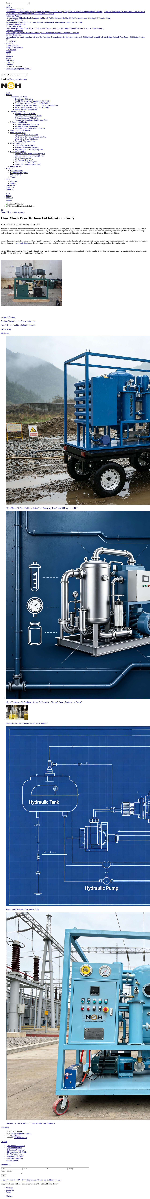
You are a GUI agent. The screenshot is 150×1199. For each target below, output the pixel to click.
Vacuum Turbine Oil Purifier (25, 114)
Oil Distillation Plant (17, 133)
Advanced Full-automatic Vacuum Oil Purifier (32, 107)
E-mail (8, 1192)
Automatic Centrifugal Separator (27, 147)
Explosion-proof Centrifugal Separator (29, 150)
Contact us (5, 1127)
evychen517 (15, 1136)
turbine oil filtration (23, 243)
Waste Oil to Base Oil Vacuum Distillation (30, 137)
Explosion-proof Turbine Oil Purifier (28, 116)
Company (14, 181)
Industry (13, 183)
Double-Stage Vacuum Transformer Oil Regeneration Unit (36, 105)
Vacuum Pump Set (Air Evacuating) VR (30, 154)
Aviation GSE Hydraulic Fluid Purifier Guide (22, 909)
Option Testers (15, 166)
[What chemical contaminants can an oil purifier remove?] (17, 719)
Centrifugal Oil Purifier (18, 143)
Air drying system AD (23, 158)
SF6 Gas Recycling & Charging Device (29, 156)
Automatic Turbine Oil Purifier (26, 118)
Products (9, 7)
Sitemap (58, 1180)
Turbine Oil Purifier (17, 112)
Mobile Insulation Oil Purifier (26, 109)
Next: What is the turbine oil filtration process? (18, 325)
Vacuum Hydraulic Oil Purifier (26, 126)
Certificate (9, 64)
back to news (6, 329)
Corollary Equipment (18, 152)
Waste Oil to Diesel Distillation (26, 139)
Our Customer (15, 175)
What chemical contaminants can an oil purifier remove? (26, 723)
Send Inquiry (6, 1164)
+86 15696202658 (20, 1138)
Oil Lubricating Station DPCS (26, 162)
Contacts (9, 200)
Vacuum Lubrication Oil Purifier (27, 124)
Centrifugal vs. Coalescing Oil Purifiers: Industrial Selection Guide (30, 1123)
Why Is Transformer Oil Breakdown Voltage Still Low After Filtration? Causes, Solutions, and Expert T (44, 702)
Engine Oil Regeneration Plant (26, 135)
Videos (12, 177)
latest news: (5, 333)
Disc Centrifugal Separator (25, 145)
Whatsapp (9, 1188)
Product (8, 196)
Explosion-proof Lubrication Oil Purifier (30, 128)
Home (8, 5)
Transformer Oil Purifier (19, 97)
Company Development (19, 173)
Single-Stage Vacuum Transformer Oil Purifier (32, 103)
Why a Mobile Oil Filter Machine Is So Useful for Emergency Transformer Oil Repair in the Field (42, 508)
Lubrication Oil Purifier (19, 122)
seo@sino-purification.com (17, 79)
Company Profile (16, 171)
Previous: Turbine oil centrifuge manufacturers (18, 321)
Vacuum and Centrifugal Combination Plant (31, 120)
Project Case (10, 60)
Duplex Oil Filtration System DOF (28, 164)
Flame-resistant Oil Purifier (20, 131)
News (8, 54)
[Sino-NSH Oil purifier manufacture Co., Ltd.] (11, 89)
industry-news (19, 212)
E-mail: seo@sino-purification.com (18, 69)
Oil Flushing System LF (24, 160)
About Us (9, 43)
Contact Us (10, 62)
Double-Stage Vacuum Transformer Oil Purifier (32, 101)
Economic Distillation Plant (25, 141)
